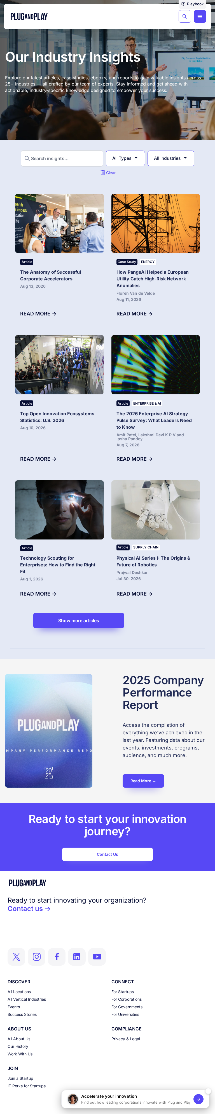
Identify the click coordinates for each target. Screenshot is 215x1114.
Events (14, 1006)
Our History (18, 1046)
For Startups (122, 991)
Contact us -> (29, 909)
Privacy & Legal (125, 1038)
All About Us (19, 1038)
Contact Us (107, 854)
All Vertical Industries (27, 999)
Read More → (143, 780)
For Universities (125, 1014)
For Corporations (126, 999)
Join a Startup (20, 1078)
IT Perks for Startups (27, 1085)
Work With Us (20, 1053)
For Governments (126, 1006)
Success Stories (22, 1014)
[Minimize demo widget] (208, 1091)
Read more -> (38, 314)
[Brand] (107, 883)
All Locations (19, 991)
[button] (192, 4)
